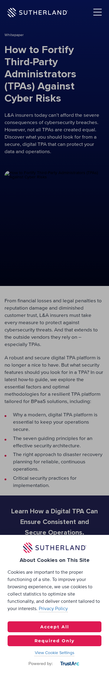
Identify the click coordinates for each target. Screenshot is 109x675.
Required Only (54, 640)
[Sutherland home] (37, 12)
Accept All (54, 627)
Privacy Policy (53, 608)
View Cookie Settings (54, 653)
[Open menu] (97, 12)
